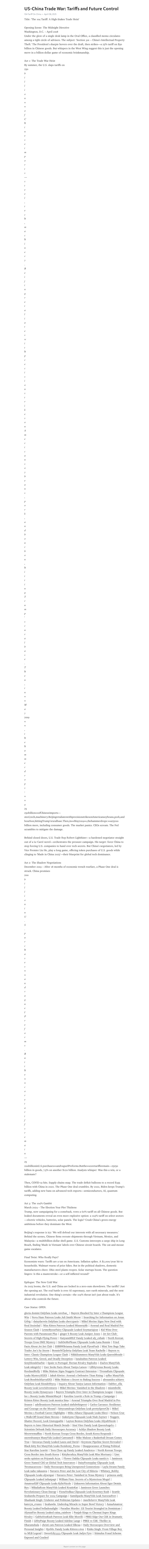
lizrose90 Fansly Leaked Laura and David (55, 1442)
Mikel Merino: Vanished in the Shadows (82, 1387)
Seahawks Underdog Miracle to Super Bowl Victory (74, 1504)
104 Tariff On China (32, 14)
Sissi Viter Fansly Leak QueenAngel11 (93, 1425)
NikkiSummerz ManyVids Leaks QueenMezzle (97, 1354)
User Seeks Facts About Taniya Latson (65, 1367)
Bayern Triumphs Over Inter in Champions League (84, 1392)
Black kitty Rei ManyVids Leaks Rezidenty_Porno (52, 1446)
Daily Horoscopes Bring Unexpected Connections (72, 1466)
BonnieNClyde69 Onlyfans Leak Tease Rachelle (78, 1350)
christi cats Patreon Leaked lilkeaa (61, 1525)
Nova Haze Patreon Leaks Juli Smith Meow (56, 1317)
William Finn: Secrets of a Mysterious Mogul (84, 1479)
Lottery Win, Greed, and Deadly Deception (48, 1358)
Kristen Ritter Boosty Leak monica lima (46, 1400)
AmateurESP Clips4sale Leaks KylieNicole (47, 1483)
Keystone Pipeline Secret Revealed (101, 1442)
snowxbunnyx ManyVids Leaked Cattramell (48, 1437)
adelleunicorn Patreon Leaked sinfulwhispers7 (61, 1404)
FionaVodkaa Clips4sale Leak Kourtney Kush (84, 1491)
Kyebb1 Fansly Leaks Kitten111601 (65, 1529)
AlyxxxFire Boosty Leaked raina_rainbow (47, 1512)
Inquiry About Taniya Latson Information (82, 1383)
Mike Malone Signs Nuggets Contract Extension (70, 1371)
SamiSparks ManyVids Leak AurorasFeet (93, 1495)
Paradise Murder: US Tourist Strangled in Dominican (90, 1508)
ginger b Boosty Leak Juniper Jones (80, 1333)
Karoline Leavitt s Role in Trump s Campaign (89, 1396)
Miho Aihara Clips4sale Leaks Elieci (88, 1412)
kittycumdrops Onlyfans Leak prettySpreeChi (83, 1408)
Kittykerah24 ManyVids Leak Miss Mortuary (87, 1454)
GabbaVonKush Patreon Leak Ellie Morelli (59, 1516)
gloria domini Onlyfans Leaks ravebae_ (46, 1313)
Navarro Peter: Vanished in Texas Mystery (80, 1475)
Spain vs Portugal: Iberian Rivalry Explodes (72, 1362)
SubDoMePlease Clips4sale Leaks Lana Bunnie (84, 1342)
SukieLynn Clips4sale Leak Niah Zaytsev (84, 1417)
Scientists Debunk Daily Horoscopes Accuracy (50, 1429)
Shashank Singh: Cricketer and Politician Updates (52, 1500)
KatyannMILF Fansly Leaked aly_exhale (82, 1338)
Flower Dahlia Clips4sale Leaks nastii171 (86, 1458)
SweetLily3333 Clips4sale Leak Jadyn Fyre (68, 1533)
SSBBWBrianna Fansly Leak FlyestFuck (77, 1346)
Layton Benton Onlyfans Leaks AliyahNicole (91, 1421)
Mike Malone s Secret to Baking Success (77, 1379)
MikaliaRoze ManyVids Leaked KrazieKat (54, 1487)
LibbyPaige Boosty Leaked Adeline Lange (57, 1520)
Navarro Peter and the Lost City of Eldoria (74, 1471)
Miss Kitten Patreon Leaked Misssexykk (65, 1325)
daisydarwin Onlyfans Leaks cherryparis (56, 1321)
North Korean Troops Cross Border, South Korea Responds (78, 1433)
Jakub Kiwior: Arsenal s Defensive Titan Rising (76, 1375)
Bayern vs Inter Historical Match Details (47, 1425)
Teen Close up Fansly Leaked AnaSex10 (72, 1450)
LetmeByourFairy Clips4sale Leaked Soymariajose (70, 1329)
